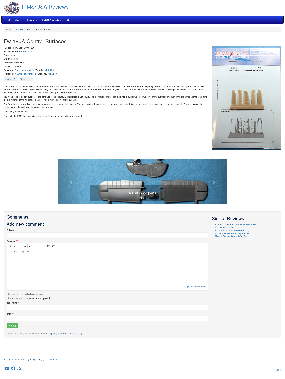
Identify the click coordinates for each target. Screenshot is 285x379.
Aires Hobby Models (24, 69)
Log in (278, 369)
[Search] (68, 20)
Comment (11, 240)
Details (8, 78)
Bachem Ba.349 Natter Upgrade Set (232, 233)
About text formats (197, 286)
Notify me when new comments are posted (30, 298)
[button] (142, 181)
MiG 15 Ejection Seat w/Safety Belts (232, 236)
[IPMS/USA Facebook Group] (13, 369)
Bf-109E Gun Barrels (225, 227)
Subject (10, 229)
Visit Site (49, 69)
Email (9, 313)
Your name (12, 302)
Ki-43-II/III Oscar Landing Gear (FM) (232, 230)
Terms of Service (69, 333)
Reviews (19, 29)
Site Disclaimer (11, 359)
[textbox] (107, 269)
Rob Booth (28, 51)
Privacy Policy (51, 333)
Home (9, 29)
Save (13, 325)
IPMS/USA (54, 359)
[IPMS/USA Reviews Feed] (19, 369)
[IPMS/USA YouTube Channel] (6, 369)
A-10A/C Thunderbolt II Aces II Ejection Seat (236, 224)
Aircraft (23, 78)
